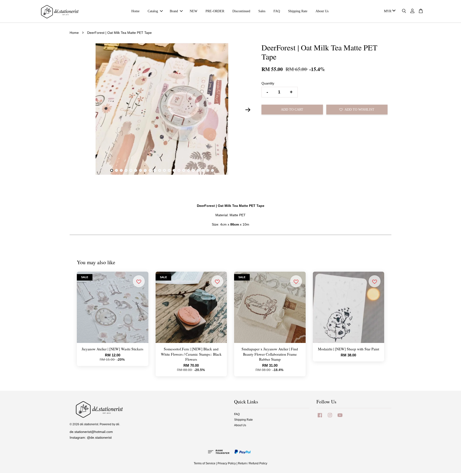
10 (154, 170)
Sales (261, 11)
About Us (321, 11)
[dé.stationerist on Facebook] (319, 417)
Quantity (267, 83)
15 (178, 170)
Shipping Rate (297, 11)
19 (198, 170)
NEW (193, 11)
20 (202, 170)
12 (164, 170)
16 (183, 170)
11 (159, 170)
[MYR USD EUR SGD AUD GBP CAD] (388, 11)
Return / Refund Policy (252, 463)
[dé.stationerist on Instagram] (330, 417)
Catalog (153, 11)
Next (248, 110)
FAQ (276, 11)
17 (188, 170)
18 (193, 170)
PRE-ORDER (215, 11)
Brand (174, 11)
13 (169, 170)
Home (135, 11)
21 (207, 170)
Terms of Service (204, 463)
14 (174, 170)
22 (212, 170)
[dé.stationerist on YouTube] (340, 417)
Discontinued (241, 11)
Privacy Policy (227, 463)
